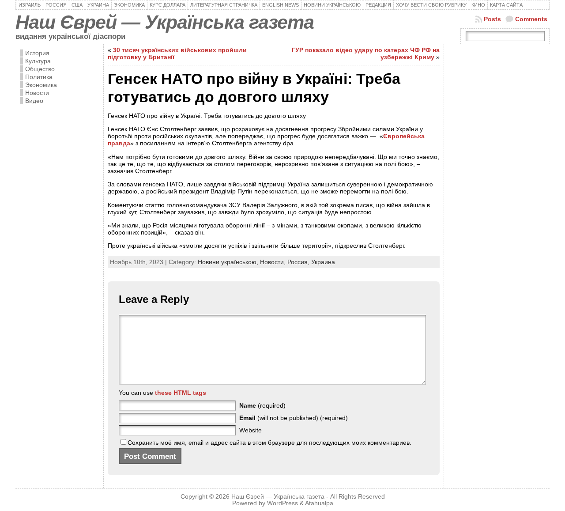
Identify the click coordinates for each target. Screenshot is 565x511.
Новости (37, 92)
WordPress (282, 503)
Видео (34, 100)
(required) (262, 405)
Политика (39, 76)
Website (250, 430)
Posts (492, 19)
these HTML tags (180, 392)
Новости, (273, 261)
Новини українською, (229, 261)
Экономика (41, 84)
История (37, 53)
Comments (531, 19)
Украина (323, 261)
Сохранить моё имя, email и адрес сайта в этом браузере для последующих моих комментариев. (269, 442)
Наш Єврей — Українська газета (164, 22)
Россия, (299, 261)
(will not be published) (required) (293, 417)
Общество (40, 68)
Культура (38, 60)
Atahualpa (319, 503)
